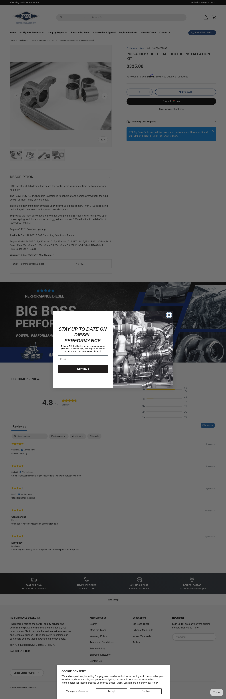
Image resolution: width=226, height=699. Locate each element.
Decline (146, 691)
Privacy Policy (151, 682)
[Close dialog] (169, 315)
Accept (111, 691)
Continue (83, 368)
